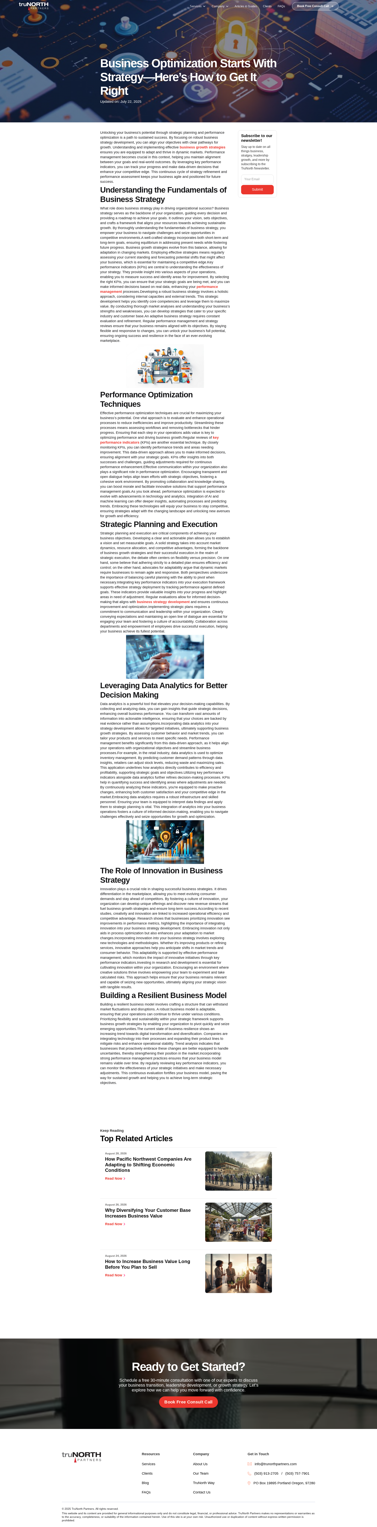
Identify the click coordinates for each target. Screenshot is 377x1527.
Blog (145, 1483)
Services (148, 1464)
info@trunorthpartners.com (276, 1464)
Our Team (201, 1473)
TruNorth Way (204, 1483)
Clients (147, 1473)
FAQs (146, 1492)
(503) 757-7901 (297, 1473)
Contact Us (201, 1492)
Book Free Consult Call (188, 1402)
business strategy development (163, 602)
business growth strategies (202, 147)
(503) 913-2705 (266, 1473)
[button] (198, 6)
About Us (200, 1464)
